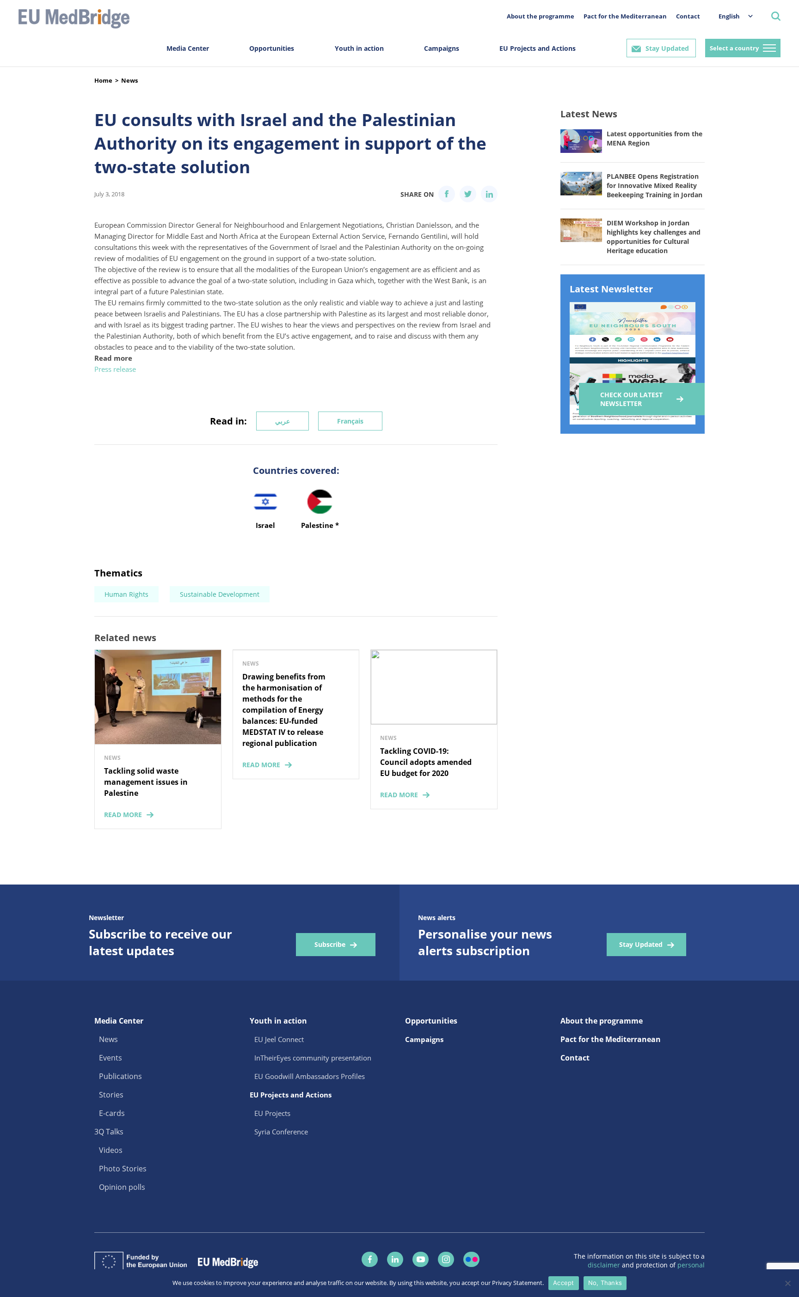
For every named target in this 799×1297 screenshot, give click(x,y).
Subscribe (329, 944)
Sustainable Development (219, 594)
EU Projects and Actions (537, 48)
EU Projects (272, 1113)
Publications (120, 1076)
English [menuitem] (729, 16)
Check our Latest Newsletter (631, 399)
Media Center (187, 48)
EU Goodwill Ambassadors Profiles (309, 1076)
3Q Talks (108, 1132)
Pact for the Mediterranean (625, 16)
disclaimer (605, 1265)
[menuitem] (731, 16)
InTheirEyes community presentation (312, 1057)
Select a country (734, 48)
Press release (115, 369)
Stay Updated (667, 48)
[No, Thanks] (787, 1283)
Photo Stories (123, 1169)
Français (350, 421)
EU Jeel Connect (279, 1039)
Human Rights (126, 594)
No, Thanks (605, 1282)
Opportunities (271, 48)
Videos (111, 1150)
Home (103, 80)
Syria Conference (281, 1131)
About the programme (540, 16)
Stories (111, 1095)
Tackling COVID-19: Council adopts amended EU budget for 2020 (426, 762)
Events (110, 1058)
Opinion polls (122, 1187)
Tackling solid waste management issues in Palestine (146, 782)
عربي (282, 421)
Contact (688, 16)
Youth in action (359, 48)
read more (123, 814)
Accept (563, 1282)
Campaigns (441, 48)
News (129, 80)
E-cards (112, 1113)
